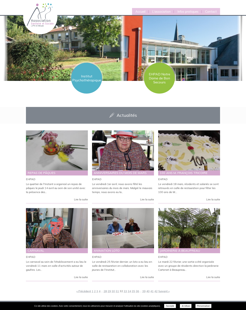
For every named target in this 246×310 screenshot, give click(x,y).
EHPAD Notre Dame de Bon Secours (159, 78)
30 (113, 291)
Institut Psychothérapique (86, 78)
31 (117, 291)
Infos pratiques (187, 12)
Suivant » (164, 291)
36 (137, 291)
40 (148, 291)
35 (133, 291)
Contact (211, 12)
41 (152, 291)
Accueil (140, 12)
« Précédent (83, 291)
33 (125, 291)
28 (105, 291)
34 (129, 291)
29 (109, 291)
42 (156, 291)
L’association (161, 12)
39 (144, 291)
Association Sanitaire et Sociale (38, 11)
